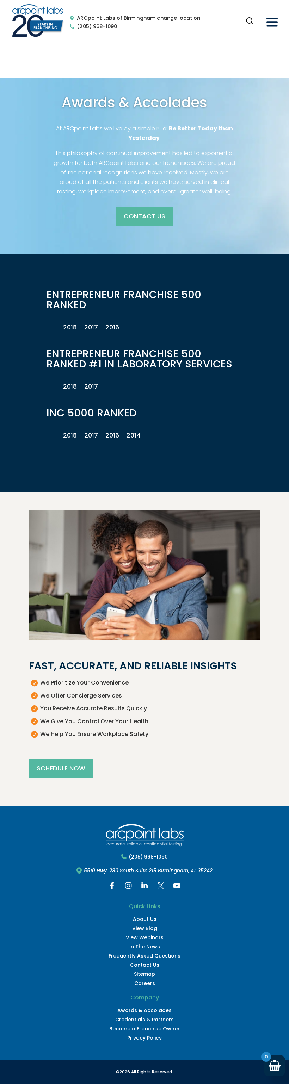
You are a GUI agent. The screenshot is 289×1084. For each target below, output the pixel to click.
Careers (144, 983)
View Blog (144, 928)
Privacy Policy (144, 1037)
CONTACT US (144, 216)
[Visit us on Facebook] (112, 887)
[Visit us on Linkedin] (144, 887)
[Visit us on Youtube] (177, 887)
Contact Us (144, 964)
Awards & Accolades (144, 1010)
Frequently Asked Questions (144, 955)
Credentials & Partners (144, 1019)
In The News (144, 946)
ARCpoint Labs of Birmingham (116, 18)
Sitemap (144, 974)
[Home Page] (37, 22)
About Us (144, 919)
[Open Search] (249, 21)
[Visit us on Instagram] (128, 887)
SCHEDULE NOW (61, 768)
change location (178, 18)
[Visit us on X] (160, 887)
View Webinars (145, 937)
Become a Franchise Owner (144, 1028)
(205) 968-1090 (97, 26)
